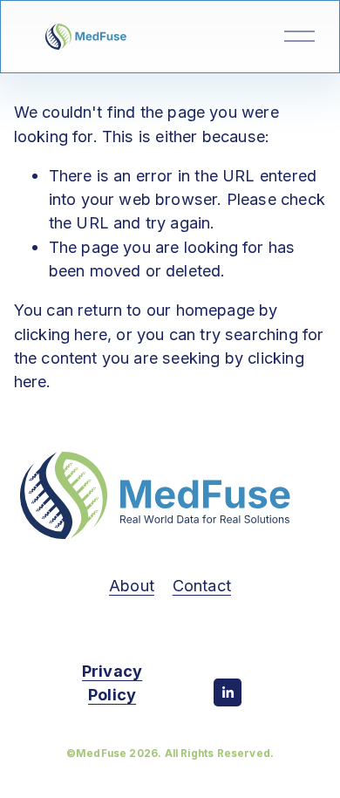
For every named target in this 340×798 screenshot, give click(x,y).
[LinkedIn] (227, 692)
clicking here (60, 334)
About (131, 585)
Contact (202, 585)
